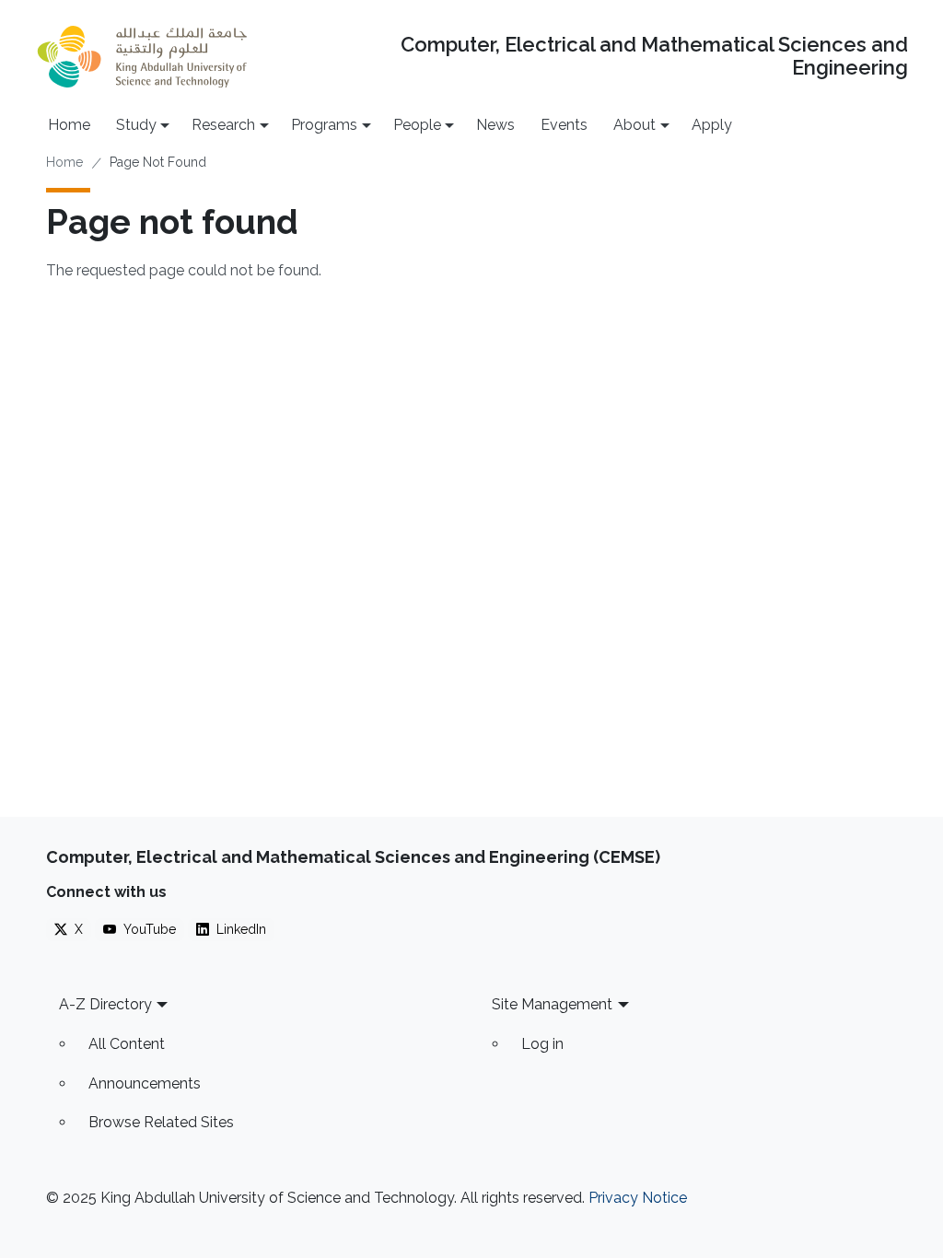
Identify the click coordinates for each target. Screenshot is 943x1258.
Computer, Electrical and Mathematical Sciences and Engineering (654, 56)
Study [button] (136, 125)
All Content (126, 1044)
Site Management (552, 1004)
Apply (712, 125)
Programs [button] (324, 125)
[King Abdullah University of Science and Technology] (142, 56)
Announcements (144, 1083)
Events (564, 125)
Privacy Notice (637, 1197)
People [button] (417, 125)
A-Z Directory (105, 1004)
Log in (542, 1044)
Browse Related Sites (161, 1122)
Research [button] (223, 125)
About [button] (634, 125)
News (495, 125)
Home (69, 125)
